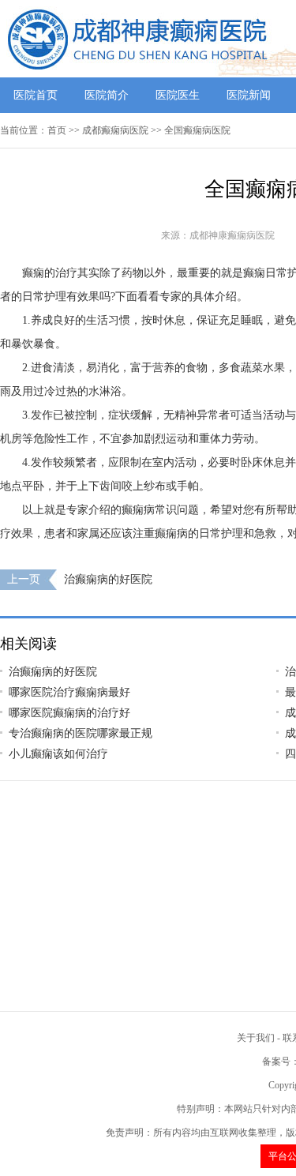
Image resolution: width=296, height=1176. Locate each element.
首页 (56, 130)
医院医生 (177, 95)
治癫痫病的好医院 (108, 579)
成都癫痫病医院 (115, 130)
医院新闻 (249, 95)
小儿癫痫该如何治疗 (58, 754)
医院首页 (35, 95)
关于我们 (256, 1037)
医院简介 (106, 95)
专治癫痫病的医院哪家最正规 (80, 733)
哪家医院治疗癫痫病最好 (69, 692)
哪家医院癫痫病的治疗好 (69, 713)
